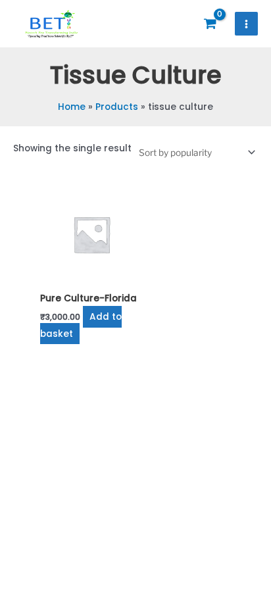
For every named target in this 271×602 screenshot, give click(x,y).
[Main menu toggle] (247, 24)
